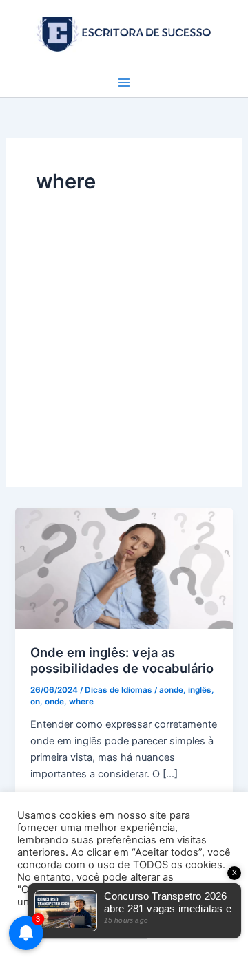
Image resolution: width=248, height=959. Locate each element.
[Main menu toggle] (124, 82)
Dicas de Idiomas (118, 690)
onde (54, 702)
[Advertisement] (124, 327)
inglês (199, 690)
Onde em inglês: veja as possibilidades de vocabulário (122, 660)
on (35, 702)
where (81, 702)
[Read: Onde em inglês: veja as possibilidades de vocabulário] (123, 567)
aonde (171, 690)
